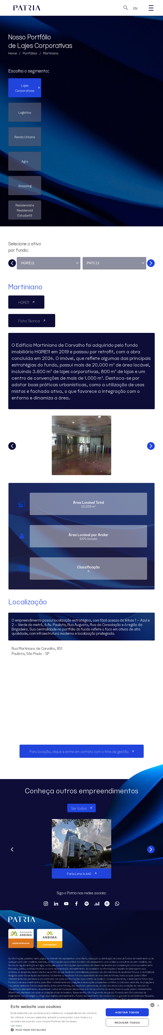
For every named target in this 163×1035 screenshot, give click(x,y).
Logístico (24, 112)
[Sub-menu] (151, 8)
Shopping (24, 185)
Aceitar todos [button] (127, 1012)
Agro (24, 161)
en (135, 8)
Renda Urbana (24, 136)
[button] (56, 1030)
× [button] (158, 1005)
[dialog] (81, 1017)
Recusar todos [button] (127, 1022)
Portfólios (30, 53)
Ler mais (16, 1025)
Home (12, 53)
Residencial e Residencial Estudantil (24, 210)
